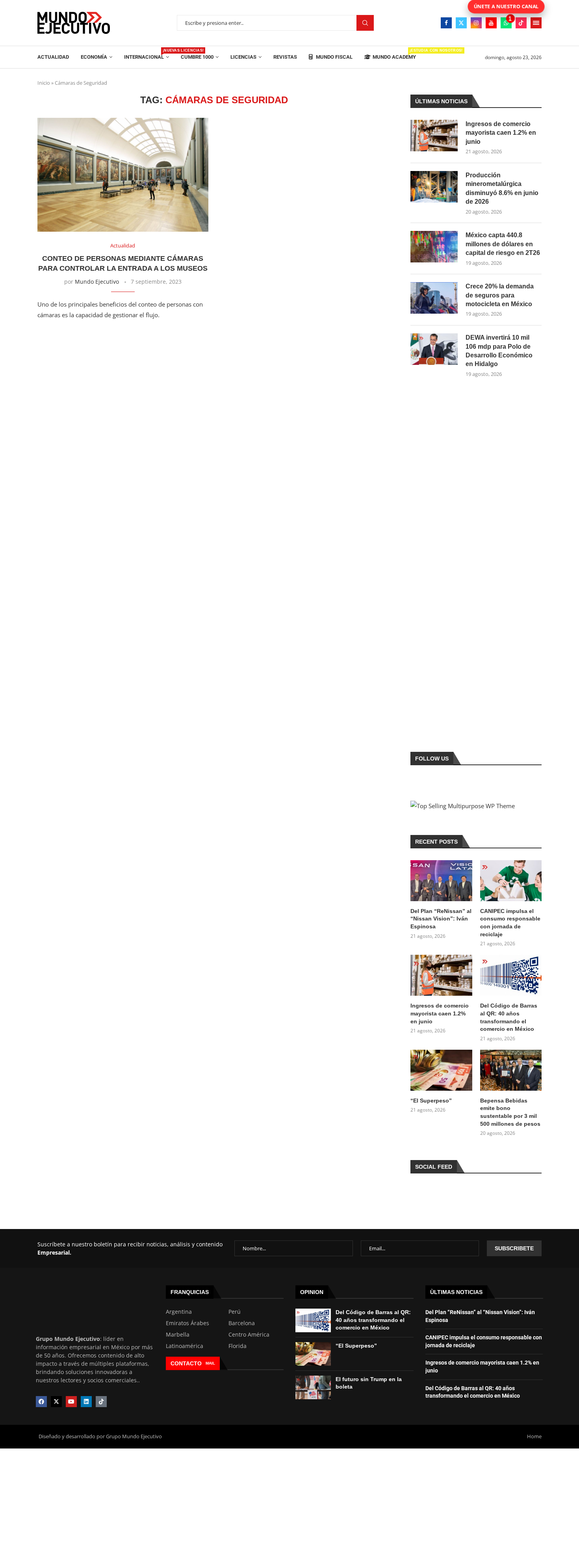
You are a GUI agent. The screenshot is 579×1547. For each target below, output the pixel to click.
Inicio (43, 82)
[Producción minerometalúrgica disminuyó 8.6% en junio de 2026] (434, 187)
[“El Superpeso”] (441, 1070)
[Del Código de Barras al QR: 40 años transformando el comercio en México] (511, 975)
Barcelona (241, 1323)
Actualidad (53, 57)
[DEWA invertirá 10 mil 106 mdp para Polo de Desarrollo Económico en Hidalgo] (434, 349)
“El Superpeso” (431, 1100)
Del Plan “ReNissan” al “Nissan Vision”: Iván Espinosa (440, 919)
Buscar (365, 23)
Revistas (285, 57)
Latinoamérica (184, 1346)
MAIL (210, 1363)
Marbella (177, 1334)
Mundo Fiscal (334, 57)
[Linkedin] (86, 1401)
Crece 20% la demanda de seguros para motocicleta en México (500, 295)
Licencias (243, 57)
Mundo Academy (394, 54)
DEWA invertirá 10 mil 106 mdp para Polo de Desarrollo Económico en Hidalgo (499, 350)
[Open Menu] (536, 22)
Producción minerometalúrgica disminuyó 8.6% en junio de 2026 (502, 188)
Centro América (248, 1334)
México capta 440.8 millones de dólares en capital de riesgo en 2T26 (503, 244)
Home (534, 1436)
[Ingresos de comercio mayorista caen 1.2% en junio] (434, 135)
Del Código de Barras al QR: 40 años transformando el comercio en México (508, 1017)
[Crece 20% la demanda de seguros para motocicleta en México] (434, 298)
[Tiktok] (521, 22)
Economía (94, 57)
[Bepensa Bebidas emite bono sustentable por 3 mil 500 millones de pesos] (511, 1070)
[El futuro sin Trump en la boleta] (313, 1387)
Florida (237, 1346)
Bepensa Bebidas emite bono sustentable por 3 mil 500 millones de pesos (510, 1112)
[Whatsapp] (506, 22)
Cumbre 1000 (197, 57)
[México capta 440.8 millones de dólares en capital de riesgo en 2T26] (434, 246)
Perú (234, 1312)
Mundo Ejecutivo (97, 281)
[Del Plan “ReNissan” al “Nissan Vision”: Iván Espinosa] (441, 880)
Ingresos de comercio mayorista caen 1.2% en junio (501, 133)
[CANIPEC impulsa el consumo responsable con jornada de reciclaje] (511, 880)
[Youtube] (491, 22)
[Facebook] (446, 22)
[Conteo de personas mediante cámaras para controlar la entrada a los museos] (122, 175)
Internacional (146, 54)
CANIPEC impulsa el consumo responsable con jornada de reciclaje (510, 922)
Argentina (179, 1312)
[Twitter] (461, 22)
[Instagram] (476, 22)
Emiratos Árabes (187, 1323)
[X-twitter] (56, 1401)
